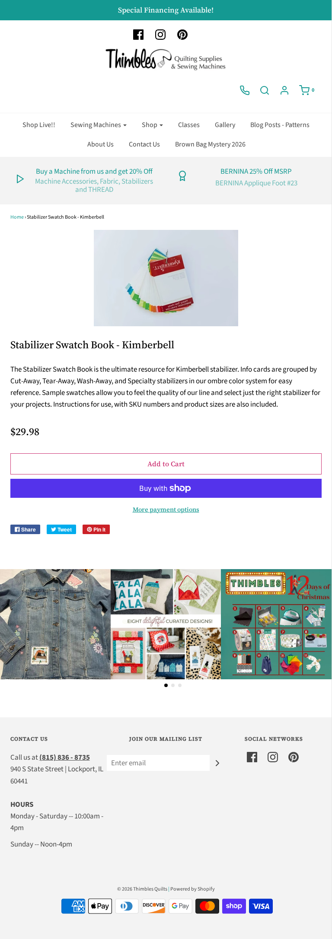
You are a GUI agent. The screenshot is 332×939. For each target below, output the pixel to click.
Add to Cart (166, 463)
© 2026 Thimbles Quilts (142, 889)
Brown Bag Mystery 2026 (210, 144)
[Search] (264, 90)
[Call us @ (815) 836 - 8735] (244, 90)
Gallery (225, 125)
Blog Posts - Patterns (280, 125)
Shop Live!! (38, 125)
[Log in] (284, 90)
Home (17, 217)
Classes (189, 125)
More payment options (166, 509)
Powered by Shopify (192, 889)
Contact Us (144, 144)
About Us (100, 144)
